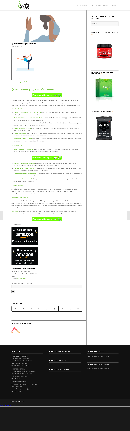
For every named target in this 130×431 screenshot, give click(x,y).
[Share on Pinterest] (39, 308)
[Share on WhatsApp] (31, 308)
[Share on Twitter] (23, 308)
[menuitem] (77, 5)
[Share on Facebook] (15, 308)
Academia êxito (10, 405)
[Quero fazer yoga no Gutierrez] (46, 28)
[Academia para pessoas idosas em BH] (128, 215)
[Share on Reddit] (70, 308)
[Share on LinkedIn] (47, 308)
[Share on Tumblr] (54, 308)
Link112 (2, 405)
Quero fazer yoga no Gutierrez (25, 78)
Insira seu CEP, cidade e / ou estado (22, 283)
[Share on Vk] (62, 308)
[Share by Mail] (78, 308)
